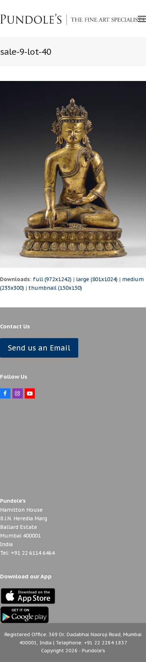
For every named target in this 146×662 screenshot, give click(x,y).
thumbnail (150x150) (55, 288)
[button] (142, 18)
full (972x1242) (52, 279)
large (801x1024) (97, 279)
